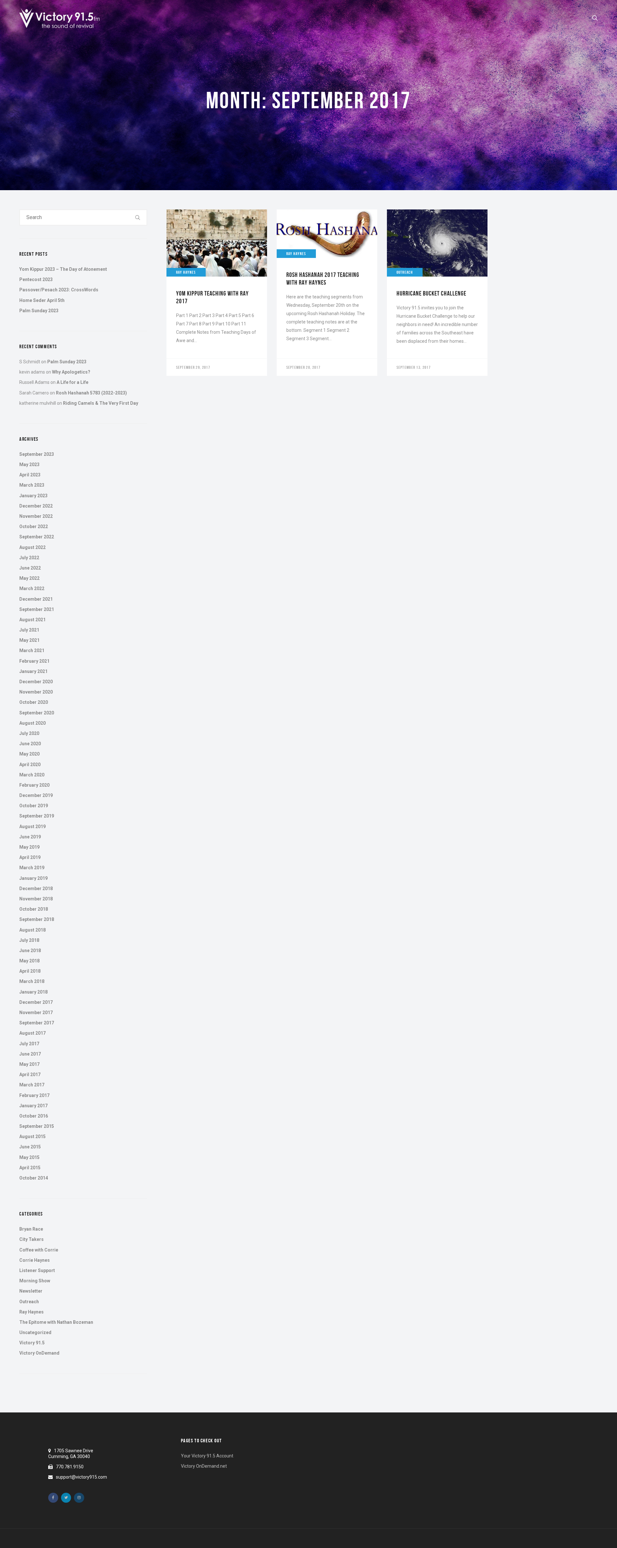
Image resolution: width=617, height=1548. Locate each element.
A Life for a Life (72, 382)
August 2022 (32, 547)
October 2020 (33, 702)
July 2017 (29, 1043)
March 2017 (31, 1084)
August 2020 (32, 723)
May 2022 (29, 578)
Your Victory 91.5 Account (207, 1455)
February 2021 (34, 661)
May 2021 (29, 640)
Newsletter (30, 1291)
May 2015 (29, 1157)
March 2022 (31, 588)
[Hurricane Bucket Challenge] (437, 292)
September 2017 (36, 1022)
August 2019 (32, 826)
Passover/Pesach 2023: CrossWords (58, 289)
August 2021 (32, 619)
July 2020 (29, 733)
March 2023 (31, 485)
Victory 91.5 (32, 1342)
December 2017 (36, 1002)
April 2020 (29, 764)
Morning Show (34, 1280)
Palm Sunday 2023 (38, 310)
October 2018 (33, 909)
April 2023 (29, 474)
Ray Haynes (31, 1311)
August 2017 (32, 1033)
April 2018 (29, 971)
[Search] (138, 217)
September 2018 (36, 919)
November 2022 (36, 516)
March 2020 (31, 774)
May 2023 (29, 464)
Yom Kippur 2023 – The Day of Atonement (63, 269)
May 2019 (29, 847)
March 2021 (31, 650)
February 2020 (34, 785)
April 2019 (29, 857)
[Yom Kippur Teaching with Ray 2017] (216, 292)
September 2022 (36, 536)
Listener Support (37, 1270)
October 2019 (33, 805)
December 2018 (36, 888)
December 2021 (36, 599)
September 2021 (36, 609)
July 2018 (29, 940)
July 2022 (29, 557)
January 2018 (33, 992)
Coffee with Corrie (38, 1249)
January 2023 (33, 495)
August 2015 (32, 1136)
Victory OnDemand (39, 1353)
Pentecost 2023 (36, 279)
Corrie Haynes (34, 1260)
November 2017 (36, 1012)
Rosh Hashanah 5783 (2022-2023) (91, 392)
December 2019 (36, 795)
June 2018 (30, 950)
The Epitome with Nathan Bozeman (56, 1322)
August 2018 (32, 930)
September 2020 (36, 712)
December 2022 (36, 506)
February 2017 (34, 1095)
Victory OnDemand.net (204, 1466)
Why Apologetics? (71, 372)
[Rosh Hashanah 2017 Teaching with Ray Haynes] (327, 292)
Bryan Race (31, 1229)
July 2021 (29, 629)
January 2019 (33, 878)
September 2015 (36, 1126)
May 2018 (29, 960)
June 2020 (30, 743)
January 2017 (33, 1105)
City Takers (31, 1239)
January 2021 (33, 671)
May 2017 (29, 1064)
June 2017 (30, 1054)
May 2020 (29, 753)
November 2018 (36, 898)
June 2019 (30, 836)
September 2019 (36, 815)
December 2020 (36, 681)
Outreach (29, 1301)
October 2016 (33, 1116)
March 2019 (31, 867)
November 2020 (36, 691)
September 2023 (36, 454)
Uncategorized (35, 1332)
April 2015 (29, 1167)
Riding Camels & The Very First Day (100, 403)
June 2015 (30, 1146)
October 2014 (33, 1178)
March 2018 (31, 981)
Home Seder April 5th (42, 300)
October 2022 (33, 526)
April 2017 (29, 1074)
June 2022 (30, 568)
